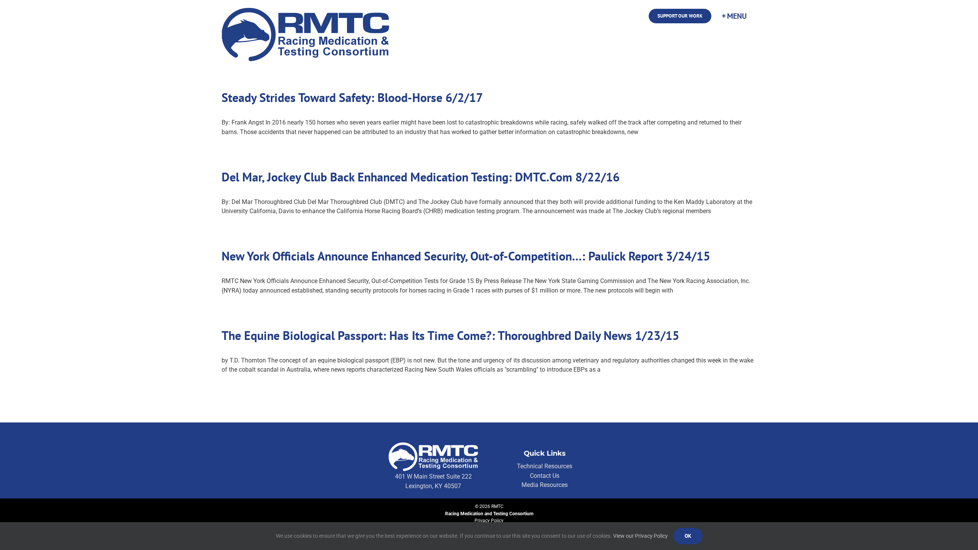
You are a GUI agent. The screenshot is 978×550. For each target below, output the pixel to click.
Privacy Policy (489, 520)
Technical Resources (544, 466)
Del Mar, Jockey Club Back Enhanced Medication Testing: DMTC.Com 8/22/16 (421, 177)
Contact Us (544, 475)
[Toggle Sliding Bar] (734, 16)
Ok (688, 535)
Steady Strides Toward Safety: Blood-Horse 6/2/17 (352, 97)
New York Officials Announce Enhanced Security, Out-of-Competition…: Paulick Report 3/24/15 (466, 256)
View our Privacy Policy (640, 536)
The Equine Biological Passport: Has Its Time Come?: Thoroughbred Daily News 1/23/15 (450, 335)
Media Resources (544, 485)
